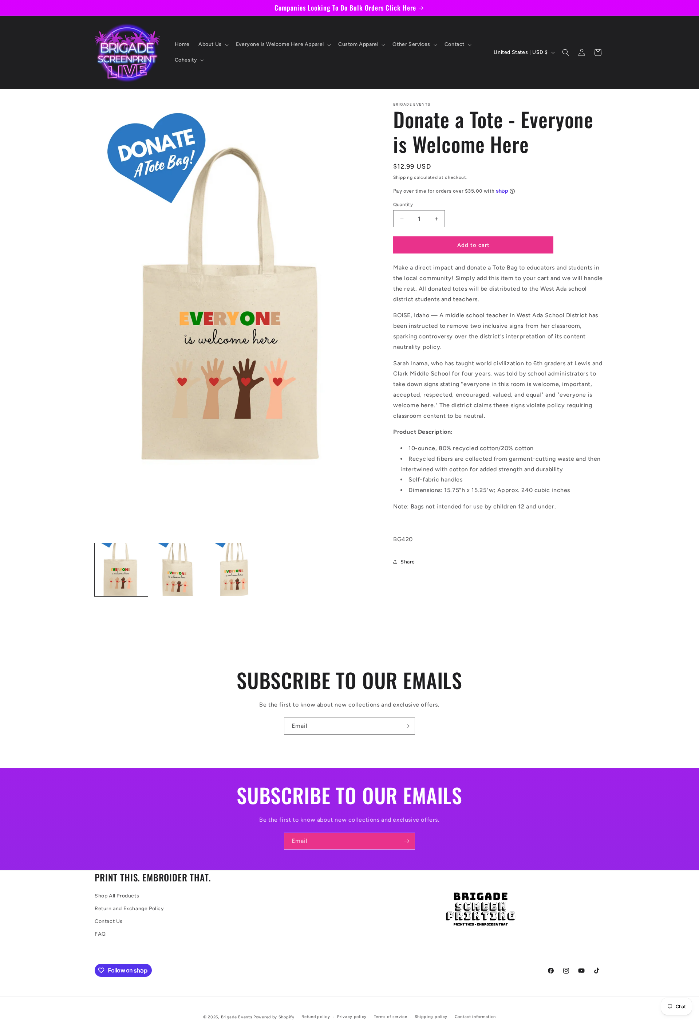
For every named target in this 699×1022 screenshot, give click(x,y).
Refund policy (315, 1016)
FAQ (100, 934)
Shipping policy (431, 1016)
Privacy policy (352, 1016)
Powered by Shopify (274, 1017)
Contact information (475, 1016)
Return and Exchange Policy (129, 908)
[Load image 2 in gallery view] (178, 569)
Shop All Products (117, 895)
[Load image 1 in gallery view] (121, 569)
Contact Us (109, 921)
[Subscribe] (407, 726)
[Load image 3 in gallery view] (234, 569)
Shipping (403, 177)
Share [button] (407, 562)
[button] (213, 44)
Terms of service (390, 1016)
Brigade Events (236, 1017)
